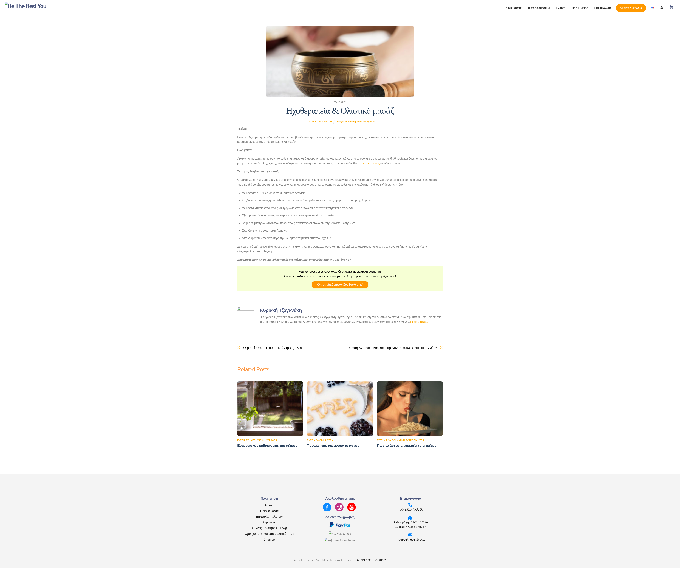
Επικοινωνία (602, 7)
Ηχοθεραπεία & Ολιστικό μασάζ (340, 111)
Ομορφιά (321, 440)
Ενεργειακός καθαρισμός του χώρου (267, 445)
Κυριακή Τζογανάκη (318, 121)
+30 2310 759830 (410, 509)
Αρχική (269, 505)
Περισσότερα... (419, 322)
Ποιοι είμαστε (512, 7)
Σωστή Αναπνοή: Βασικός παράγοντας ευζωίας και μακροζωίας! (393, 348)
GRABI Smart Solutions (371, 560)
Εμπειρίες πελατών (269, 516)
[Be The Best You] (25, 6)
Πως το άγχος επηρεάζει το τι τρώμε (406, 445)
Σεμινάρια (269, 522)
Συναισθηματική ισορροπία (360, 121)
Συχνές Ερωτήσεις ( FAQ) (269, 528)
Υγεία (330, 440)
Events (560, 7)
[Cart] (671, 7)
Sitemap (269, 539)
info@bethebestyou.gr (411, 539)
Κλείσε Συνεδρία (631, 7)
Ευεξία (340, 121)
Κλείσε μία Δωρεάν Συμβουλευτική (340, 284)
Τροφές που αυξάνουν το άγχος (333, 445)
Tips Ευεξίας (579, 7)
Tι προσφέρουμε (539, 7)
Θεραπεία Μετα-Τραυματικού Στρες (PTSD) (272, 348)
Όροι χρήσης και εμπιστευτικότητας (269, 533)
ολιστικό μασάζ (370, 163)
